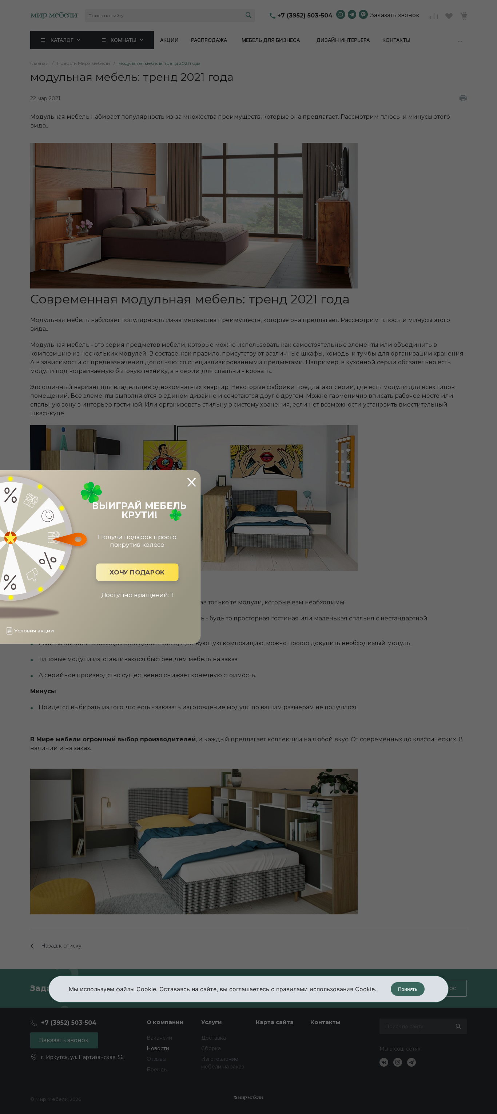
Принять (407, 989)
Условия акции (33, 631)
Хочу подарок (137, 572)
